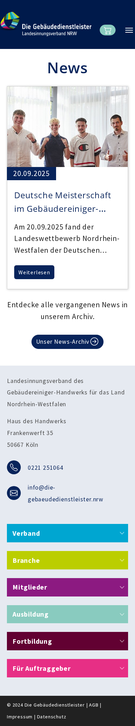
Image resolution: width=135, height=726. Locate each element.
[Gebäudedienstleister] (45, 24)
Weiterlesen (34, 272)
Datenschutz (51, 717)
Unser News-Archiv (63, 341)
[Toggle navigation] (129, 30)
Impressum (20, 717)
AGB (93, 705)
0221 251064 (45, 468)
